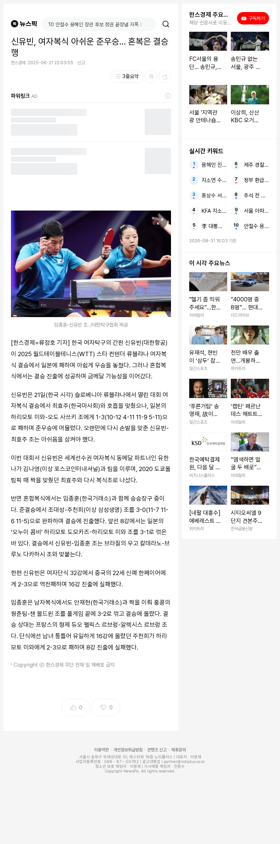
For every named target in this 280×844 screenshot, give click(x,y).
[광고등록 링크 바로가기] (168, 96)
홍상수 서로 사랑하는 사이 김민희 (214, 195)
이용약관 (101, 749)
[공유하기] (165, 76)
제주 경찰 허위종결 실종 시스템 (256, 165)
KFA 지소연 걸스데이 (214, 211)
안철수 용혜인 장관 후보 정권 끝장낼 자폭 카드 (256, 226)
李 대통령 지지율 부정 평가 (214, 226)
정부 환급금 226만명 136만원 (256, 180)
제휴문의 (178, 749)
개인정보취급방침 (128, 749)
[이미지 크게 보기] (160, 221)
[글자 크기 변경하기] (151, 76)
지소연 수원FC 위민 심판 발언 (214, 180)
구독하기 (254, 18)
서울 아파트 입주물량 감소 (256, 211)
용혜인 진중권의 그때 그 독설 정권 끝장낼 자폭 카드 (214, 165)
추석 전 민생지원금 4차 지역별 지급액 (256, 195)
